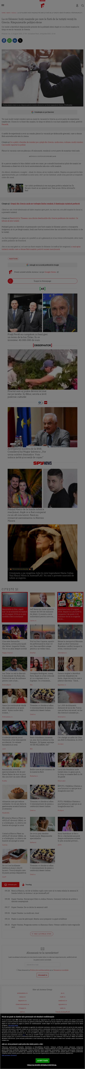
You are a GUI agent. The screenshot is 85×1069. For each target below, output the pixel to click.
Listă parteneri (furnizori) (9, 1055)
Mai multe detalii (13, 1025)
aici (24, 1035)
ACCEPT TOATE (42, 1061)
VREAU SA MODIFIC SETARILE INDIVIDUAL (42, 1065)
